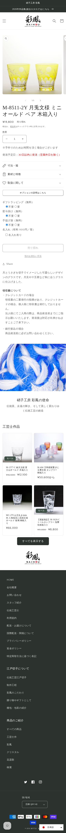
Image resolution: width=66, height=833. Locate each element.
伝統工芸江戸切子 (17, 677)
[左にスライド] (25, 100)
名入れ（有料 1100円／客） (19, 229)
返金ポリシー (14, 648)
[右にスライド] (40, 100)
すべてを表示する (33, 541)
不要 (11, 206)
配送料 (13, 127)
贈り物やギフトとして (19, 700)
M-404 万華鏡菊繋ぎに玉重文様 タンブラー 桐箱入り (48, 470)
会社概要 (12, 587)
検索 (9, 767)
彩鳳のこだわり (15, 692)
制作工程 (12, 685)
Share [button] (9, 264)
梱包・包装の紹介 (17, 708)
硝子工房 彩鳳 (36, 828)
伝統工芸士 (13, 610)
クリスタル (13, 752)
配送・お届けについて (19, 625)
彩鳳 (9, 744)
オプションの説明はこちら (33, 193)
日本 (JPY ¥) (31, 804)
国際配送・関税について (20, 633)
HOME (10, 580)
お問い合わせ (14, 595)
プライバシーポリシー (19, 641)
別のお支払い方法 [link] (33, 256)
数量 (5, 132)
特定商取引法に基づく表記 (21, 656)
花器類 (10, 760)
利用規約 (12, 618)
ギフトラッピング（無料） (18, 202)
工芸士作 (12, 737)
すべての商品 (14, 729)
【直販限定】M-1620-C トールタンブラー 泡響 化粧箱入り (48, 522)
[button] (4, 21)
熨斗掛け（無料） (13, 211)
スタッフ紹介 (14, 602)
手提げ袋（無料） (13, 220)
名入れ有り (15, 235)
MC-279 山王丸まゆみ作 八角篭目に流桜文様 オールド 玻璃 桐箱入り (17, 519)
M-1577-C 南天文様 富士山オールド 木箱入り (17, 468)
